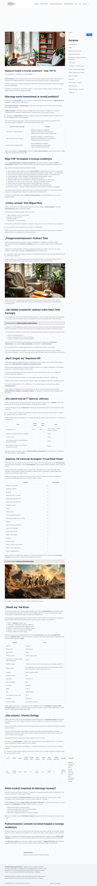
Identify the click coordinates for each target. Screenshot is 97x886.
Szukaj (70, 32)
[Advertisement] (48, 18)
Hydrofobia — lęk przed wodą (76, 66)
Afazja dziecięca (73, 44)
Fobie (76, 3)
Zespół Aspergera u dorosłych (76, 89)
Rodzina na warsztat (32, 876)
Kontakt (85, 3)
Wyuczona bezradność (74, 54)
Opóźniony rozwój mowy (75, 51)
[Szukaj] (89, 3)
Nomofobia (71, 79)
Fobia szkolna (72, 62)
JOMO (70, 47)
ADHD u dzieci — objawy (75, 82)
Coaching (36, 3)
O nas (80, 3)
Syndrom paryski (73, 86)
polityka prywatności (55, 883)
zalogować (32, 855)
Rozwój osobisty (44, 3)
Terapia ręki (71, 92)
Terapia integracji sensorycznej (76, 72)
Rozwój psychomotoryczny (56, 3)
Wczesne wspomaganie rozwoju (77, 69)
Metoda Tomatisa (73, 76)
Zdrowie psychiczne (68, 3)
